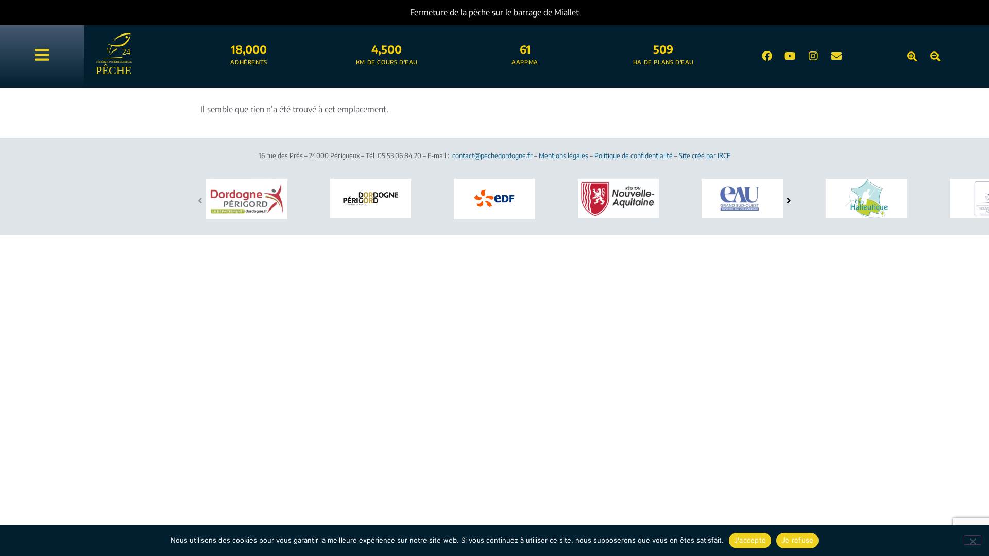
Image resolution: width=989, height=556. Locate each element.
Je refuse (797, 540)
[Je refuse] (972, 540)
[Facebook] (767, 56)
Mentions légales (563, 155)
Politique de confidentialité (633, 155)
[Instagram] (813, 56)
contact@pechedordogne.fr (492, 155)
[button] (789, 200)
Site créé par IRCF (704, 155)
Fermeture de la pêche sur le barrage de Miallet (494, 12)
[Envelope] (836, 56)
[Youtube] (790, 56)
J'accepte (750, 540)
